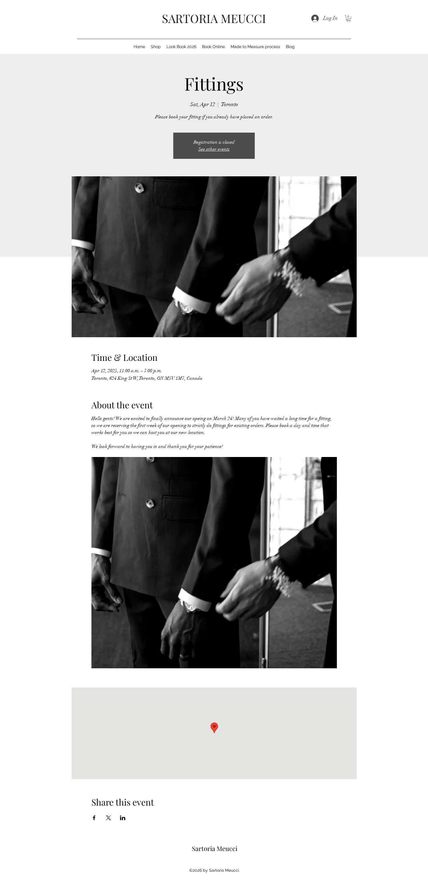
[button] (348, 18)
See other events (214, 149)
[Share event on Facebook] (94, 817)
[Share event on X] (108, 817)
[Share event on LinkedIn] (122, 817)
